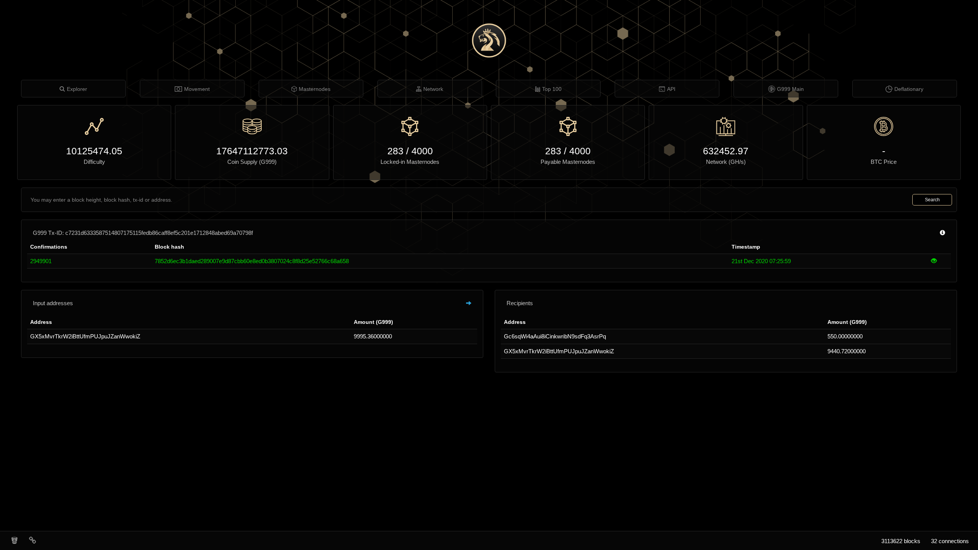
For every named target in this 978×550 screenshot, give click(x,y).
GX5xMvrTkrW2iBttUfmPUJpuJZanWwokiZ (85, 336)
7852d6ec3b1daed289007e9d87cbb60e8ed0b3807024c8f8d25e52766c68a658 (252, 261)
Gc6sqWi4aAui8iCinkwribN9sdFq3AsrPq (555, 336)
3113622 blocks (900, 541)
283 (395, 151)
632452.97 (725, 151)
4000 (422, 151)
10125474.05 (94, 151)
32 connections (950, 541)
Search (932, 199)
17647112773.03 (252, 151)
